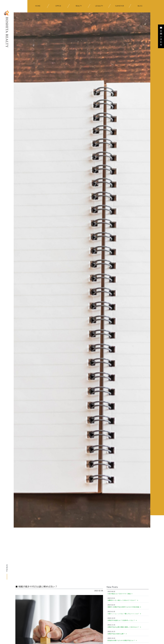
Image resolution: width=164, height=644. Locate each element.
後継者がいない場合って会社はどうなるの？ (122, 600)
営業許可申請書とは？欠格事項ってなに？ (121, 620)
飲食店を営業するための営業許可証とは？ (121, 640)
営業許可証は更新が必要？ (116, 634)
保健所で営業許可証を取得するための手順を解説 (123, 607)
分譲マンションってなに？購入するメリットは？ (123, 613)
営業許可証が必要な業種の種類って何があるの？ (123, 627)
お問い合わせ (161, 38)
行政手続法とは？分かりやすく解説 (119, 594)
